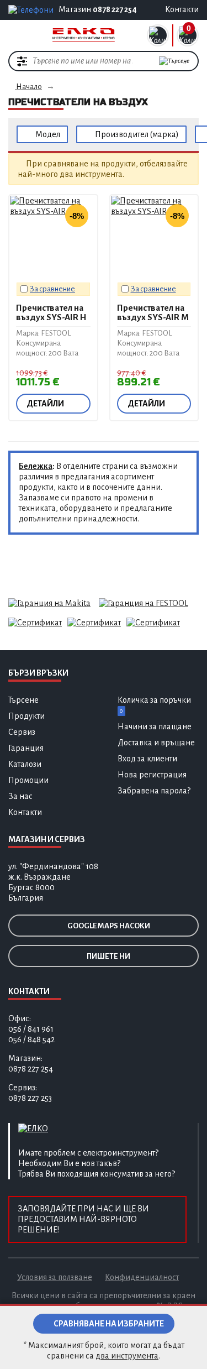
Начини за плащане (155, 726)
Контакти (25, 812)
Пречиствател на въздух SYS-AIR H (51, 312)
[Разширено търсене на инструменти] (22, 60)
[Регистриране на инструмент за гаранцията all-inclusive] (143, 602)
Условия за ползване (54, 1277)
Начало (28, 86)
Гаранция (26, 748)
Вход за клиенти (147, 758)
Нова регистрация (152, 774)
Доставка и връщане (156, 742)
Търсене (23, 700)
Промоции (28, 780)
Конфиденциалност (142, 1277)
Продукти (26, 716)
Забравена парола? (154, 790)
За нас (20, 796)
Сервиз (21, 732)
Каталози (24, 764)
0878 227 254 (115, 9)
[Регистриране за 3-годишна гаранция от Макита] (49, 602)
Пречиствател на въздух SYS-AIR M (153, 312)
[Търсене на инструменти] (174, 61)
